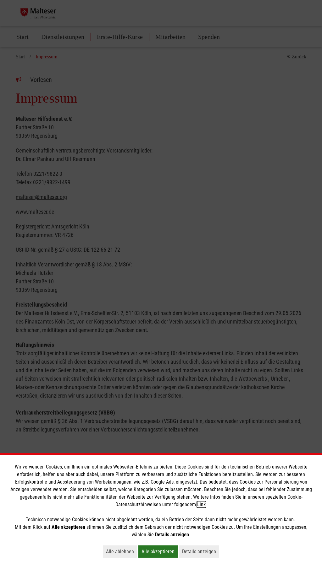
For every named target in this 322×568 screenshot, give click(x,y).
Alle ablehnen (121, 551)
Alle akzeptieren (160, 551)
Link (201, 504)
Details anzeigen (200, 551)
